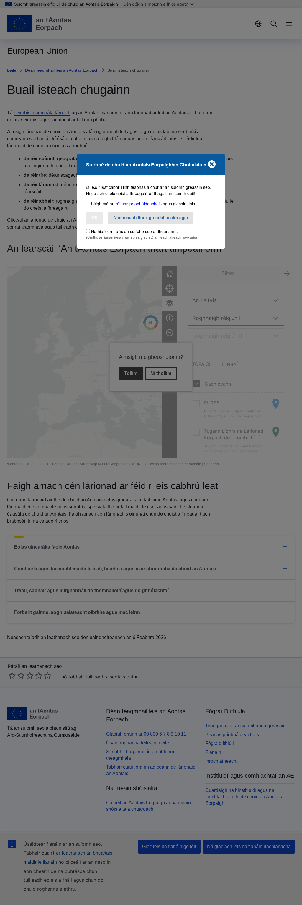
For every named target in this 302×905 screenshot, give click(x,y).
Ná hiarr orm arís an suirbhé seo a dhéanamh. (134, 231)
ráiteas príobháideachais (139, 204)
